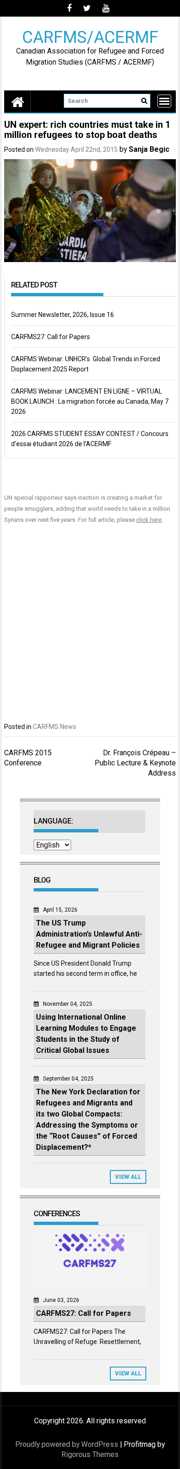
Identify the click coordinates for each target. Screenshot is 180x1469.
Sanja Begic (149, 149)
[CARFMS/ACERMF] (17, 101)
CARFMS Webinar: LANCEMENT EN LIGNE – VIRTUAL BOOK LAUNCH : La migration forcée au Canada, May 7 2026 (89, 401)
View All (128, 1176)
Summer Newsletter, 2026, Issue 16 (62, 314)
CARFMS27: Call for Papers (50, 336)
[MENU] (164, 101)
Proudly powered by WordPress (66, 1444)
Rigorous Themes (90, 1454)
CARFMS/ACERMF (90, 37)
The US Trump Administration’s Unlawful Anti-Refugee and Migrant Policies (89, 934)
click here (149, 519)
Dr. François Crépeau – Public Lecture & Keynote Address (135, 762)
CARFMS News (54, 726)
